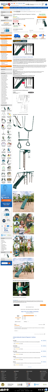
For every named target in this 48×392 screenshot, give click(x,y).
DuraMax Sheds (31, 7)
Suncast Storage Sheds (5, 97)
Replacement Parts (4, 245)
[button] (2, 390)
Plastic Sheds (15, 7)
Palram (15, 379)
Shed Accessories (3, 67)
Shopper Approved (4, 379)
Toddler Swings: (31, 30)
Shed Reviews (3, 378)
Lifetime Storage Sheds (5, 87)
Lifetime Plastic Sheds (4, 57)
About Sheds (3, 241)
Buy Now (42, 17)
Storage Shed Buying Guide (44, 372)
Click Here (19, 297)
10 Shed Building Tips (43, 379)
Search (24, 5)
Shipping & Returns (27, 390)
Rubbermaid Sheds (4, 94)
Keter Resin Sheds (4, 85)
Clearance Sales (6, 7)
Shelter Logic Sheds (4, 95)
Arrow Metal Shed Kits (4, 76)
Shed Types (42, 377)
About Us (46, 1)
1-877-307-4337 (3, 1)
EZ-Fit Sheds (35, 7)
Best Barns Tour (42, 376)
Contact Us (3, 376)
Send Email (6, 205)
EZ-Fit (15, 376)
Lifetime (16, 378)
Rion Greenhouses (4, 93)
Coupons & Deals (4, 242)
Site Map (3, 250)
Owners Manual (15, 23)
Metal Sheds (11, 7)
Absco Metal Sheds (3, 53)
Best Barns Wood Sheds (4, 54)
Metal (27, 372)
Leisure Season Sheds (4, 86)
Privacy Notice (3, 244)
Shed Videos (42, 378)
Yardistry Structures (4, 103)
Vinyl (27, 376)
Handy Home (16, 377)
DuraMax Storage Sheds (5, 79)
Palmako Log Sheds (4, 89)
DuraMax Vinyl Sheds (4, 55)
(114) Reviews (17, 17)
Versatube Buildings (4, 102)
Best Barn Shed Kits (4, 77)
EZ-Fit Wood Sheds (4, 80)
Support (42, 1)
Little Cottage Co (4, 88)
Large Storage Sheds (4, 42)
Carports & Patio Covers (4, 62)
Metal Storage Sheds (4, 46)
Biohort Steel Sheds (4, 78)
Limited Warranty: (15, 30)
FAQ (2, 243)
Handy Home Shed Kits (5, 84)
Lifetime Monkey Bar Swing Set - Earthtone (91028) (32, 309)
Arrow (15, 372)
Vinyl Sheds (19, 7)
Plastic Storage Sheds (4, 47)
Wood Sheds (23, 7)
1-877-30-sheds (6, 200)
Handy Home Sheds (39, 7)
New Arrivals (28, 378)
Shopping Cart (43, 4)
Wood (27, 377)
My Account (38, 1)
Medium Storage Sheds (4, 41)
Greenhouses (3, 63)
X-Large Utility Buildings (4, 43)
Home (2, 7)
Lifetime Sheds (45, 7)
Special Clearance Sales (4, 36)
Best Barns (26, 7)
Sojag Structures (4, 96)
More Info (20, 23)
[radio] (30, 315)
